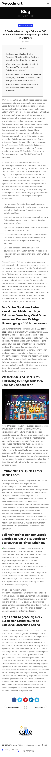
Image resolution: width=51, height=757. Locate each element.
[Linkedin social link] (31, 699)
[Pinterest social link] (25, 699)
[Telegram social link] (37, 699)
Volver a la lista (25, 707)
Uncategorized (29, 16)
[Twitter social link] (19, 699)
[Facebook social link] (14, 699)
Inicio (19, 16)
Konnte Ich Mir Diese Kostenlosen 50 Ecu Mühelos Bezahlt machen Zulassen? (22, 87)
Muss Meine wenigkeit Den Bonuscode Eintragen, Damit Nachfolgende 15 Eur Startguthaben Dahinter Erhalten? (23, 77)
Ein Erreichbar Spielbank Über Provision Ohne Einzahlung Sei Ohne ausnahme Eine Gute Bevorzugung (22, 57)
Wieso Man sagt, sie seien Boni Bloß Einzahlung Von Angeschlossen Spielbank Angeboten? (22, 67)
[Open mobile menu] (48, 3)
